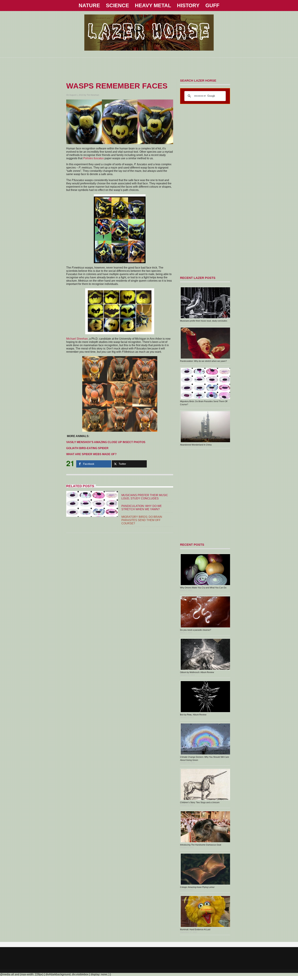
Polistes (88, 158)
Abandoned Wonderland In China (196, 445)
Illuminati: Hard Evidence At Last (195, 929)
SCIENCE (117, 5)
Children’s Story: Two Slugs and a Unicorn (200, 802)
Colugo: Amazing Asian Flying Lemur (197, 887)
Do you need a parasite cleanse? (195, 630)
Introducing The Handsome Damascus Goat (200, 845)
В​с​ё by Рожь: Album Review (193, 714)
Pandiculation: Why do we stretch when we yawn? (203, 361)
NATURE (89, 5)
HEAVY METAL (153, 5)
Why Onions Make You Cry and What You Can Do (203, 587)
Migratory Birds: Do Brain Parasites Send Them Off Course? (141, 520)
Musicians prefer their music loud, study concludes (203, 321)
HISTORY (188, 5)
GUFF (212, 5)
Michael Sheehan (77, 338)
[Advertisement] (149, 65)
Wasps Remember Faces (116, 86)
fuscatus (99, 158)
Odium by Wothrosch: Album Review (197, 672)
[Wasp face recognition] (104, 158)
